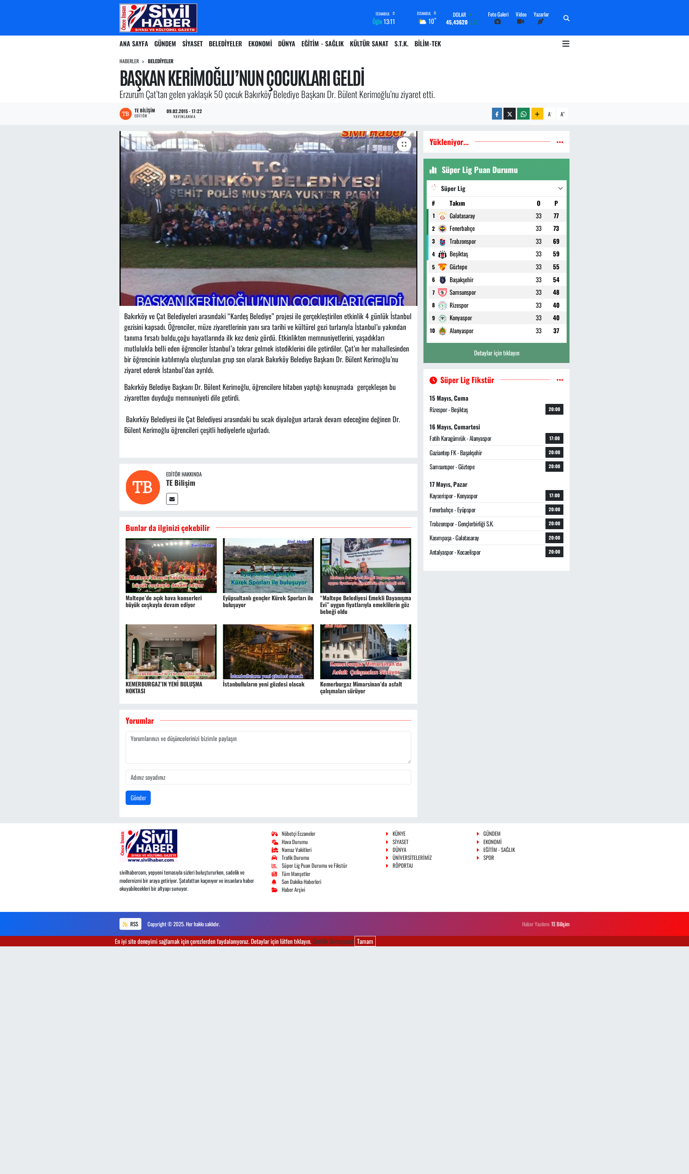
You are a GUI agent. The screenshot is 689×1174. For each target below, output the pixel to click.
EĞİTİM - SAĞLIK (322, 43)
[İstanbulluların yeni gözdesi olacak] (268, 650)
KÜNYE (399, 833)
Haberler (129, 61)
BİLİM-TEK (427, 43)
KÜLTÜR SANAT (369, 43)
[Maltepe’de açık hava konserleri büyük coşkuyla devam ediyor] (171, 564)
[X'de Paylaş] (509, 114)
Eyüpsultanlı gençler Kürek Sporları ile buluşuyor (268, 601)
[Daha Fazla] (537, 114)
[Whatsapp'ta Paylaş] (523, 114)
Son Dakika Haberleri (301, 881)
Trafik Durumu (295, 857)
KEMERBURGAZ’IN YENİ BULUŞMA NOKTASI (164, 687)
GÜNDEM (165, 43)
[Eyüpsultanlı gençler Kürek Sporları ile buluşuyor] (268, 564)
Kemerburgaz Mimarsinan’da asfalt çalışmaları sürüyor (361, 687)
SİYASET (192, 43)
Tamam (365, 941)
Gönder (138, 797)
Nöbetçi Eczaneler (298, 833)
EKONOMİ (260, 43)
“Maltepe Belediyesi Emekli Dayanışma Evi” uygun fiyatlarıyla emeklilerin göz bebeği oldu (365, 604)
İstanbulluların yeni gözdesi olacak (264, 684)
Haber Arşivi (293, 889)
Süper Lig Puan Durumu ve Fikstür (314, 865)
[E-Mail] (172, 499)
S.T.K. (401, 43)
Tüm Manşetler (296, 873)
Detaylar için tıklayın (496, 352)
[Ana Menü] (566, 43)
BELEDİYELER (225, 43)
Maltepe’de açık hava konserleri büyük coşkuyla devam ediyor (164, 601)
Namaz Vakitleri (296, 849)
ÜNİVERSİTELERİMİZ (412, 857)
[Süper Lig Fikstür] (560, 379)
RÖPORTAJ (403, 865)
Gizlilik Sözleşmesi (333, 941)
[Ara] (566, 18)
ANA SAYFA (133, 43)
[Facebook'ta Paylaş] (497, 114)
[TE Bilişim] (143, 486)
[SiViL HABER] (158, 17)
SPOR (488, 857)
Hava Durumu (295, 841)
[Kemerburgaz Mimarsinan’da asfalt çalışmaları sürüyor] (365, 650)
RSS (133, 924)
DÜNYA (286, 43)
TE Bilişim (180, 482)
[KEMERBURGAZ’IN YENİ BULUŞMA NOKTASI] (171, 650)
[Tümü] (560, 141)
